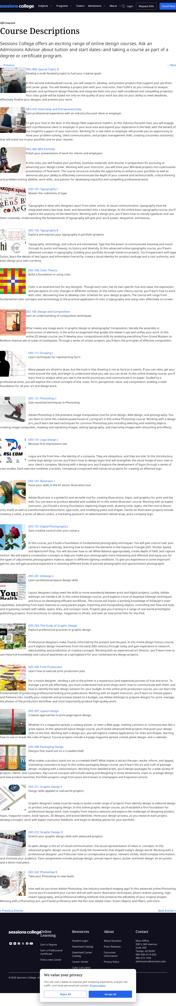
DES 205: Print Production (45, 667)
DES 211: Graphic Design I (45, 787)
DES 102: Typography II (43, 230)
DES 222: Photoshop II (42, 872)
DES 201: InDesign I (40, 576)
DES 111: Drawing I (40, 353)
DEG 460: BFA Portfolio (40, 149)
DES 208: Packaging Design (46, 747)
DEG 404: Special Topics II (42, 69)
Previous (7, 65)
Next (171, 65)
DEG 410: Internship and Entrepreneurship (53, 109)
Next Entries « (167, 911)
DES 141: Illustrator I (41, 481)
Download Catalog (82, 946)
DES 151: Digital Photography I (48, 526)
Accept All (110, 994)
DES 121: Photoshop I (42, 398)
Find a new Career (50, 959)
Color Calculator (81, 967)
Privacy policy (97, 985)
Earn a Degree (48, 944)
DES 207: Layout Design (43, 711)
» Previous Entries (11, 911)
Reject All (65, 994)
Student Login (80, 940)
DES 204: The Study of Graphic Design (52, 625)
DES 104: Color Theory (42, 270)
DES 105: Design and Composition (48, 311)
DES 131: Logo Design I (43, 440)
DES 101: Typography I (42, 189)
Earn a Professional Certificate (51, 952)
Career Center (80, 961)
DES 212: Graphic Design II (45, 832)
